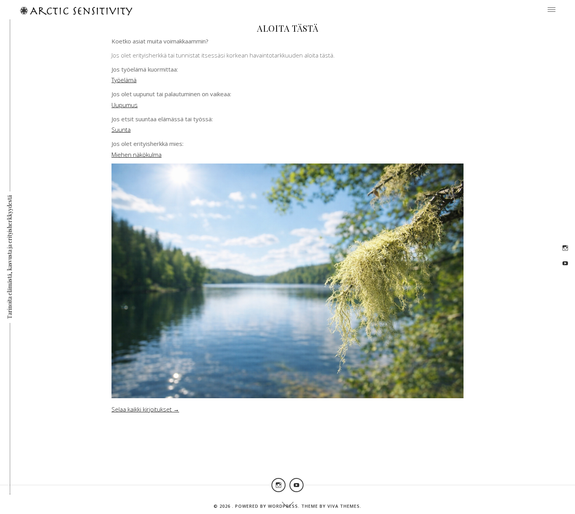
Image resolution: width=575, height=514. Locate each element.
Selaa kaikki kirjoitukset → (145, 409)
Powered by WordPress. (268, 506)
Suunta (121, 129)
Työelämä (124, 80)
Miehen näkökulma (136, 154)
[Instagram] (565, 248)
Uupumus (124, 105)
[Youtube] (565, 263)
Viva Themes (343, 506)
